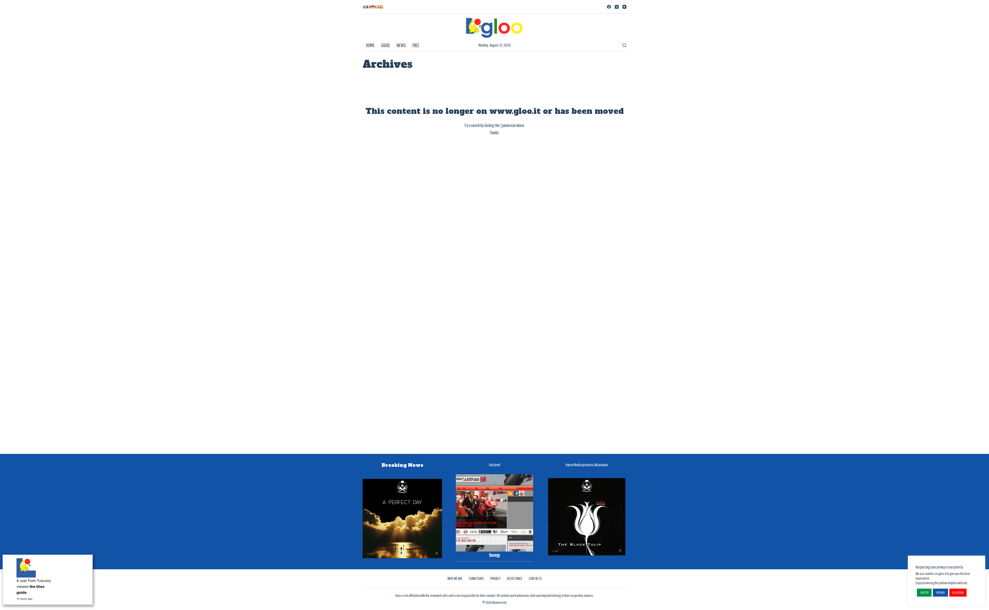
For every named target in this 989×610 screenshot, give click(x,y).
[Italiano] (377, 6)
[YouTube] (624, 7)
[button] (924, 593)
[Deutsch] (373, 6)
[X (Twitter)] (617, 7)
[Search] (624, 45)
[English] (365, 6)
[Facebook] (609, 7)
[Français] (369, 6)
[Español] (381, 6)
